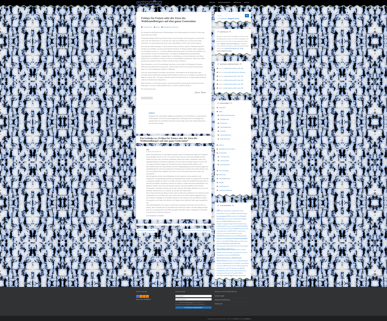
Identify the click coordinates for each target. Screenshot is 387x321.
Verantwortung (232, 271)
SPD (224, 266)
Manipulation (225, 243)
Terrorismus (220, 268)
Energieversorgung (222, 224)
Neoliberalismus (226, 249)
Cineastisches (225, 157)
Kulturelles (223, 153)
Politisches (175, 27)
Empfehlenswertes (224, 2)
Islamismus (220, 233)
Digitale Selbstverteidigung (230, 44)
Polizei (246, 252)
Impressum (218, 304)
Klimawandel (228, 238)
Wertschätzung (221, 275)
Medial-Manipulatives (227, 115)
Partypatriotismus (238, 252)
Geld (239, 228)
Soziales (223, 131)
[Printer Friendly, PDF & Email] (200, 92)
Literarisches (224, 161)
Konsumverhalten (241, 238)
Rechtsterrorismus (232, 261)
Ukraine (242, 268)
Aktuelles (222, 108)
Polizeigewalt (220, 255)
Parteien (219, 252)
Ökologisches (167, 27)
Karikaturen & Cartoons (227, 149)
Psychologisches (225, 127)
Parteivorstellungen (227, 252)
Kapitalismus (221, 236)
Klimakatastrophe (241, 236)
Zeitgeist (231, 275)
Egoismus (219, 221)
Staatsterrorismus (231, 266)
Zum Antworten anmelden (155, 216)
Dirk (147, 150)
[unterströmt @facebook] (137, 296)
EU (224, 226)
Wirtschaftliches (225, 135)
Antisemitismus (221, 213)
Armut (227, 213)
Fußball (236, 228)
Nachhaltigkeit (244, 246)
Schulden (219, 263)
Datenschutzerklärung (186, 302)
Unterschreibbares (225, 190)
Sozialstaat (220, 266)
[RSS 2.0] (141, 296)
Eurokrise (228, 226)
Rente (239, 261)
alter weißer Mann (226, 211)
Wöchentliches (225, 139)
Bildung (245, 213)
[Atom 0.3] (147, 296)
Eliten (239, 221)
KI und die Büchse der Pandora (234, 72)
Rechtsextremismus (224, 258)
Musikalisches (225, 165)
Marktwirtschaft (235, 243)
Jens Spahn (239, 233)
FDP (238, 226)
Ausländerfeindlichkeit (236, 213)
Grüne (230, 231)
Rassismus (236, 255)
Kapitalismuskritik (231, 236)
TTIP (229, 268)
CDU (228, 216)
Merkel (228, 246)
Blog (220, 111)
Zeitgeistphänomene (240, 275)
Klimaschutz (220, 238)
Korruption (225, 241)
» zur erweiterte (228, 18)
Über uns (212, 2)
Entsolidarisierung (241, 224)
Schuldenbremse (227, 263)
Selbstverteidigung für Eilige (233, 48)
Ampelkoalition (235, 211)
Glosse (221, 145)
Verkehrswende (241, 271)
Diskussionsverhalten (240, 219)
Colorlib (235, 319)
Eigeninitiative (227, 221)
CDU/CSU (233, 216)
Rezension (245, 261)
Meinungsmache (221, 246)
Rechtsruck (236, 257)
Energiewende (232, 224)
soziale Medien (244, 263)
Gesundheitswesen (222, 231)
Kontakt (246, 2)
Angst (241, 211)
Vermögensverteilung (223, 273)
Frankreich (220, 228)
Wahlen (241, 273)
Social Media (236, 263)
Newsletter (237, 2)
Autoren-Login (219, 296)
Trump (226, 268)
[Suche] (247, 15)
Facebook (234, 226)
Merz (232, 246)
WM (227, 275)
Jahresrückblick (231, 233)
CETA (238, 216)
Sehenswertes (224, 186)
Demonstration (229, 219)
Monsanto (237, 246)
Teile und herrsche (242, 266)
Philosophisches (224, 178)
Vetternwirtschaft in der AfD (233, 68)
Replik (221, 182)
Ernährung (220, 226)
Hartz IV (234, 231)
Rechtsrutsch (222, 261)
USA (227, 271)
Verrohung (232, 273)
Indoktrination (241, 231)
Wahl (237, 273)
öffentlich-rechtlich (240, 249)
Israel (225, 233)
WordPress (248, 319)
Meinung (222, 175)
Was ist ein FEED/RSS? (143, 299)
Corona (243, 216)
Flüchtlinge (244, 226)
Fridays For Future (147, 98)
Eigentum (235, 221)
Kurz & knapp (223, 171)
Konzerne (219, 241)
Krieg (231, 241)
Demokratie (220, 219)
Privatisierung (228, 255)
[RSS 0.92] (144, 296)
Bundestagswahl (222, 216)
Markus (157, 27)
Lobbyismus (236, 241)
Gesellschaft (244, 228)
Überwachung (235, 268)
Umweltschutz (221, 271)
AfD (218, 210)
